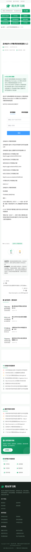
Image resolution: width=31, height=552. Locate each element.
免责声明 (18, 502)
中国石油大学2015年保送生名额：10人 (19, 328)
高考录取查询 (15, 22)
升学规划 (17, 1)
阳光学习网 (18, 5)
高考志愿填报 (5, 22)
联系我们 (3, 502)
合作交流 (3, 508)
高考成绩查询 (15, 19)
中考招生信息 (19, 522)
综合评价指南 (19, 530)
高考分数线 (25, 19)
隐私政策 (18, 505)
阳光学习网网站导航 (23, 548)
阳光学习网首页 (5, 15)
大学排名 (5, 19)
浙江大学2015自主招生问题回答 (19, 317)
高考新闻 (25, 15)
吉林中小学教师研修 (17, 243)
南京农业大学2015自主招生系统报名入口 (19, 339)
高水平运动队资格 (20, 536)
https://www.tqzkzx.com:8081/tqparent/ (18, 293)
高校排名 (18, 516)
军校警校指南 (4, 536)
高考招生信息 (4, 516)
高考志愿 (23, 1)
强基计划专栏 (4, 530)
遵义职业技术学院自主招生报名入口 (19, 307)
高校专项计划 (4, 533)
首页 (4, 27)
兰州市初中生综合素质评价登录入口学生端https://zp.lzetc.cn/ (15, 285)
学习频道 (9, 1)
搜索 (26, 11)
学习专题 (15, 15)
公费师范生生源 (19, 533)
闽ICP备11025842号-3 (8, 548)
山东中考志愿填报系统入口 (13, 27)
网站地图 (3, 505)
